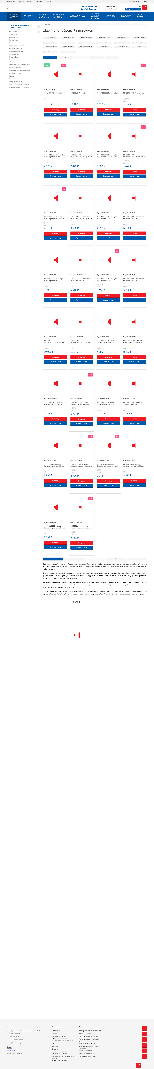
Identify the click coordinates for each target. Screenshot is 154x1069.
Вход (145, 1)
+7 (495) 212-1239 (89, 6)
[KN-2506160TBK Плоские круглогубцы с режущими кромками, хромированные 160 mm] (134, 321)
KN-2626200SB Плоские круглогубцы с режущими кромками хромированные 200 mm (108, 403)
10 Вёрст (20, 1053)
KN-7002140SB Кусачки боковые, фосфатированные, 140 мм (81, 527)
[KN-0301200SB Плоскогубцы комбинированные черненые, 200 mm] (108, 136)
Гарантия (21, 1)
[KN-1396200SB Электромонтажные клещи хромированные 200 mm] (55, 321)
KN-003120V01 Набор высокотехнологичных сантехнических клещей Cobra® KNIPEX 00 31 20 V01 (81, 94)
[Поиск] (74, 8)
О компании (11, 1)
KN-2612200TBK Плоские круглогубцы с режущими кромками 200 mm (53, 403)
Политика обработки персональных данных (59, 1037)
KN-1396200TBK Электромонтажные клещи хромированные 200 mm (80, 342)
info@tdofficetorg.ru (89, 9)
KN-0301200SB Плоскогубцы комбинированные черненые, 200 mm (108, 156)
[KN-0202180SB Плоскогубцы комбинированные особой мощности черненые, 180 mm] (108, 74)
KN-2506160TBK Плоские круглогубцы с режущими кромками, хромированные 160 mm (133, 342)
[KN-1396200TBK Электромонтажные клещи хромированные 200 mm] (81, 321)
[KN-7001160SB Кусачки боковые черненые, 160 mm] (108, 445)
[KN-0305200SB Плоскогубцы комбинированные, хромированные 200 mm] (55, 260)
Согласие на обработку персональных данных (60, 1052)
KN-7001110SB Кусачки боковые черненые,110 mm (54, 465)
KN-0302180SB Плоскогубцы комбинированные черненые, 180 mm (55, 218)
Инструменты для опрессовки (89, 1039)
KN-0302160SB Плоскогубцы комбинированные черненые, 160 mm (134, 156)
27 (96, 57)
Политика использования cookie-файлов (63, 1057)
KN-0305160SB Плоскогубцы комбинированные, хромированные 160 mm (107, 218)
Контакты (49, 1)
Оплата (29, 1)
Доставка (39, 1)
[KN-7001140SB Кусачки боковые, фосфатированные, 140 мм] (81, 445)
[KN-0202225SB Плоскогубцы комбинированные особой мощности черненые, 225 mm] (55, 136)
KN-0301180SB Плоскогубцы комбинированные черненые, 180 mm (81, 156)
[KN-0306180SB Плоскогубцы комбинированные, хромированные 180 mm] (108, 260)
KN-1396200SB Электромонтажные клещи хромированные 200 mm (54, 342)
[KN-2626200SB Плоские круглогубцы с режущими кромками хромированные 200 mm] (108, 383)
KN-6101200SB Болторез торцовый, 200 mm (132, 403)
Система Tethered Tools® (87, 1056)
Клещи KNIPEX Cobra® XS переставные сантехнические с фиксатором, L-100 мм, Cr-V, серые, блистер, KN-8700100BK (55, 94)
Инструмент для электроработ (89, 1036)
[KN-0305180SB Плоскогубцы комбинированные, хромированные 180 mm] (134, 198)
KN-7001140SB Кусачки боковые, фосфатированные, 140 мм (81, 465)
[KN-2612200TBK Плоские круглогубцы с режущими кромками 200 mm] (55, 383)
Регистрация (134, 1)
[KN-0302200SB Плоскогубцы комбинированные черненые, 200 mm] (81, 198)
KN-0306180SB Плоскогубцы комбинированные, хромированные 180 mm (107, 280)
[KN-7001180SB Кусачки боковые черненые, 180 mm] (134, 445)
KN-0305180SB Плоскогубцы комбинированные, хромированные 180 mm (133, 218)
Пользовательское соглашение (62, 1041)
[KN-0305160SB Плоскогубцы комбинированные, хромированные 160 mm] (108, 198)
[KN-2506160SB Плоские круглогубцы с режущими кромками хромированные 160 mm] (108, 321)
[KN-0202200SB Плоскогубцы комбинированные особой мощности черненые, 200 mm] (134, 74)
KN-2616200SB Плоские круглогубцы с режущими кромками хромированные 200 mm (81, 403)
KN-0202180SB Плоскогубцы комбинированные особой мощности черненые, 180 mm (108, 94)
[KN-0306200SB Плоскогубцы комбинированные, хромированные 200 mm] (134, 260)
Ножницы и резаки (85, 1033)
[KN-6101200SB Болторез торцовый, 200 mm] (134, 383)
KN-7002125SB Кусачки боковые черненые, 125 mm (54, 527)
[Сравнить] (45, 119)
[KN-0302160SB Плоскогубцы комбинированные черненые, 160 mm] (134, 136)
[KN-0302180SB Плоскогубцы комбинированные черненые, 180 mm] (55, 198)
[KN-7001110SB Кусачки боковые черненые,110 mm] (55, 445)
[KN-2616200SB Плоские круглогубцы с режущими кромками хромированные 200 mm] (81, 383)
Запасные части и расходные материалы (89, 1047)
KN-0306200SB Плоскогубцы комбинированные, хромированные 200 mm (133, 280)
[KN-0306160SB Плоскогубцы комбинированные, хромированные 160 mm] (81, 260)
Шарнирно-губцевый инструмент (90, 1031)
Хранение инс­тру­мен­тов (87, 1053)
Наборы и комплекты (86, 1051)
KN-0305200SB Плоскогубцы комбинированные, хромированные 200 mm (54, 280)
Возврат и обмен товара (60, 1061)
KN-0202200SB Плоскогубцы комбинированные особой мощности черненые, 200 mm (134, 94)
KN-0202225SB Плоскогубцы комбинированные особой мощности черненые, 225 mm (55, 156)
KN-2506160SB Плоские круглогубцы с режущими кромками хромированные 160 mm (108, 342)
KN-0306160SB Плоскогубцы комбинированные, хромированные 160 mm (81, 280)
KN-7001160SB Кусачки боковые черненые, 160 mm (107, 465)
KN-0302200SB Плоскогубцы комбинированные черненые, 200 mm (81, 218)
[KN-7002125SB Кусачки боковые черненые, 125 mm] (55, 507)
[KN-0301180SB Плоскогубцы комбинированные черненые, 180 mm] (81, 136)
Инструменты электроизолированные (87, 1042)
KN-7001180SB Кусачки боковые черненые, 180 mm (133, 465)
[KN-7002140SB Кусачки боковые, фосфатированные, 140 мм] (81, 507)
